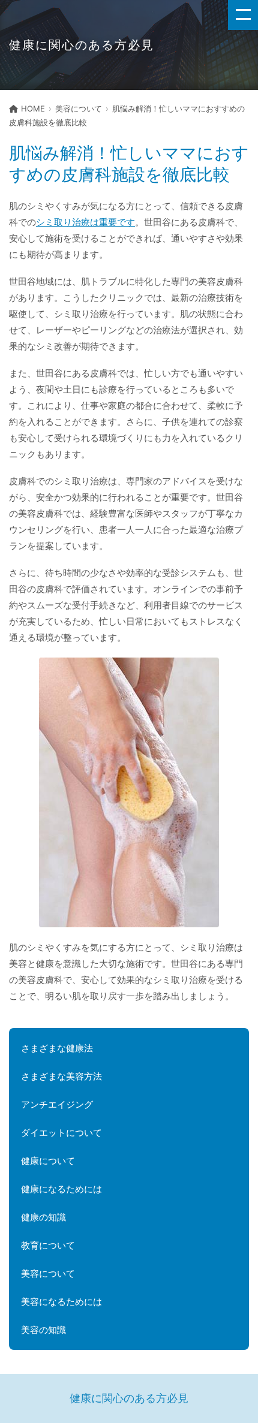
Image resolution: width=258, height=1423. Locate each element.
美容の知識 (43, 1329)
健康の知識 (43, 1217)
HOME (33, 108)
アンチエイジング (57, 1104)
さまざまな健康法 (57, 1048)
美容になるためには (61, 1301)
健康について (48, 1160)
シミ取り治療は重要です (85, 222)
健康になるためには (61, 1189)
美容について (78, 108)
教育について (48, 1245)
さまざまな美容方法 (61, 1076)
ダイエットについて (61, 1132)
